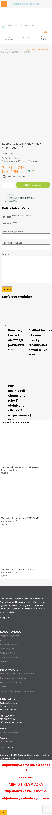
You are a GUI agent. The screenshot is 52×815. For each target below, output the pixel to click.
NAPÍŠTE (13, 201)
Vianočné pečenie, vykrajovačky (36, 49)
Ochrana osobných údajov (13, 678)
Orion (11, 158)
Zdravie (3, 661)
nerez (15, 222)
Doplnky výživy (7, 648)
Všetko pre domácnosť (26, 3)
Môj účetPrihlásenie (9, 38)
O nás (3, 686)
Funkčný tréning (7, 653)
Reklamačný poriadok (10, 682)
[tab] (28, 195)
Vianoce (17, 158)
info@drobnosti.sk (9, 732)
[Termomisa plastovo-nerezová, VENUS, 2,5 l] (21, 463)
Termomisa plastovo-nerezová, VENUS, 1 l (19, 569)
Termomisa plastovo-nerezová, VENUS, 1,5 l (20, 518)
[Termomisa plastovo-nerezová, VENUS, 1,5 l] (21, 515)
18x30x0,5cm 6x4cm (22, 215)
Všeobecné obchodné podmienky (17, 673)
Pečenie (19, 49)
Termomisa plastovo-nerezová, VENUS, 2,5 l (20, 467)
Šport (2, 639)
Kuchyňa (11, 49)
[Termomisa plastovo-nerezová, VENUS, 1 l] (21, 566)
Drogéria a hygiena (9, 635)
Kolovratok (25, 758)
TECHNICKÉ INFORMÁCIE (21, 198)
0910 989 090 (6, 741)
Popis (11, 195)
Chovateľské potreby (10, 657)
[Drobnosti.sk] (26, 16)
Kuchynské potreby (9, 644)
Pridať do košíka (33, 185)
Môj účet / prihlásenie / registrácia (17, 691)
